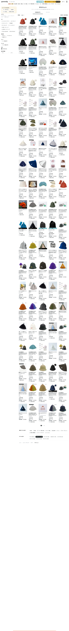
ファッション (37, 3)
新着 (12, 3)
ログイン (63, 1)
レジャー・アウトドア (51, 3)
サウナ (32, 442)
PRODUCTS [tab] (37, 12)
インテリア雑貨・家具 (31, 3)
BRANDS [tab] (48, 12)
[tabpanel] (43, 222)
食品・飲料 (15, 3)
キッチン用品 (25, 3)
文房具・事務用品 (44, 3)
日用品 (22, 3)
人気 (9, 3)
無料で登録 (21, 31)
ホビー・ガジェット (57, 3)
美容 (19, 3)
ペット (40, 3)
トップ (20, 442)
